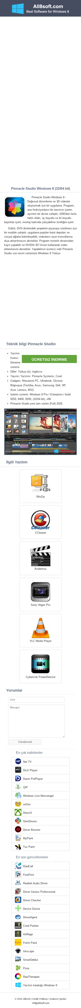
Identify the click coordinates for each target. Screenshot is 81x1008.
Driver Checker (32, 900)
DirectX (27, 812)
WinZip (40, 496)
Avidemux (40, 568)
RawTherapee (31, 976)
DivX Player (30, 770)
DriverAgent (30, 917)
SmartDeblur (30, 959)
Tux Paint (29, 846)
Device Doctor (31, 908)
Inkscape (28, 951)
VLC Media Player (41, 640)
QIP (25, 787)
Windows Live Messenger (38, 795)
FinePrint (28, 874)
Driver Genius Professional (39, 891)
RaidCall (28, 866)
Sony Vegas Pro (40, 604)
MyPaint (28, 838)
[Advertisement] (40, 59)
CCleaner (40, 532)
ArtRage (28, 934)
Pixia (26, 968)
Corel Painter (31, 925)
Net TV (27, 761)
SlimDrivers (30, 821)
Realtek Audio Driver (35, 883)
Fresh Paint (30, 942)
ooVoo (27, 804)
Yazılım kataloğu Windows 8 (40, 985)
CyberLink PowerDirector (40, 677)
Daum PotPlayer (33, 778)
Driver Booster (31, 829)
